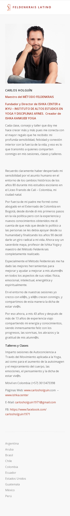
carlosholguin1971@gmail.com (35, 402)
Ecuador (10, 473)
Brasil (9, 455)
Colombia (11, 467)
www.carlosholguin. (37, 390)
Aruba (9, 449)
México (10, 490)
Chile (8, 461)
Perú (8, 496)
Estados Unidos (15, 479)
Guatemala (12, 484)
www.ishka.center (17, 395)
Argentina (12, 443)
